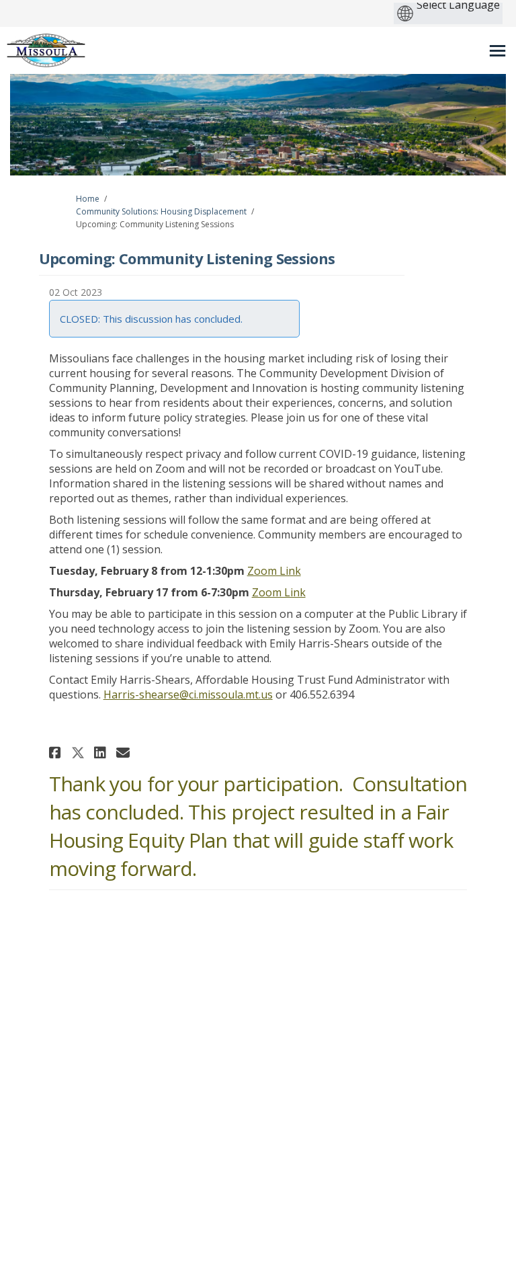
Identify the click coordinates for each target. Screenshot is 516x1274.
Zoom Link (274, 570)
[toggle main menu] (497, 51)
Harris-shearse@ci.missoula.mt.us (188, 694)
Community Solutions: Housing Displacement (161, 211)
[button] (56, 753)
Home (87, 198)
